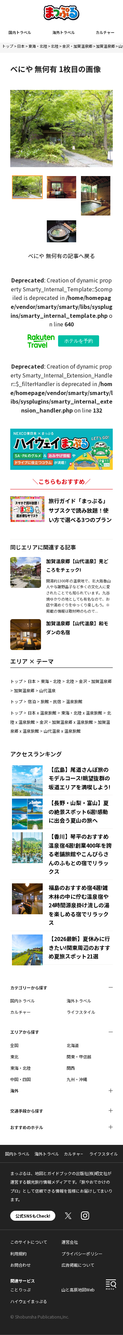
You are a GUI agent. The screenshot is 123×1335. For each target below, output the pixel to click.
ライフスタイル (81, 1012)
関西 (71, 1068)
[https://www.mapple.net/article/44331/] (25, 623)
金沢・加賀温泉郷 (77, 46)
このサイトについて (28, 1242)
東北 (14, 1056)
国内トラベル (20, 32)
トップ (7, 46)
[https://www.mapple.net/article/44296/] (25, 561)
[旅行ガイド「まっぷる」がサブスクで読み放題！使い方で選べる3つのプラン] (27, 509)
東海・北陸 (37, 46)
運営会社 (70, 1242)
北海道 (73, 1045)
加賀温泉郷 (105, 46)
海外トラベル (63, 32)
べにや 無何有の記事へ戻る (61, 256)
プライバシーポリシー (82, 1253)
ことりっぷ (20, 1289)
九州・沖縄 (77, 1079)
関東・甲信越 (79, 1056)
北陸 (54, 46)
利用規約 (18, 1253)
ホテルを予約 (78, 341)
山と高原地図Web (78, 1289)
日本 (21, 46)
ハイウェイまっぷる (28, 1301)
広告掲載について (78, 1265)
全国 (14, 1045)
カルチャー (105, 32)
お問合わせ (20, 1265)
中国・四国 (20, 1079)
